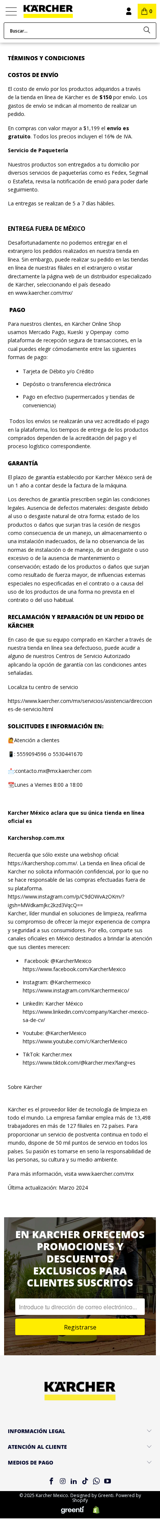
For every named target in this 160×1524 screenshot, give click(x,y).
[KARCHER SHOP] (61, 11)
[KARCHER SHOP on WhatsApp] (96, 1481)
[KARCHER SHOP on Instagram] (62, 1481)
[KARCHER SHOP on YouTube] (107, 1481)
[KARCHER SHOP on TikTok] (85, 1481)
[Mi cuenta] (128, 11)
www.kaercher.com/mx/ (44, 292)
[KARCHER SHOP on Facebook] (51, 1481)
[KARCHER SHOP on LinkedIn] (74, 1481)
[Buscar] (147, 30)
